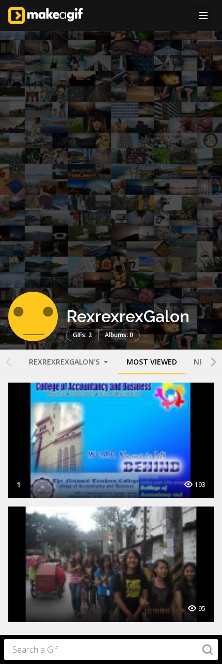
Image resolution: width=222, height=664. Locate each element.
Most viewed (151, 362)
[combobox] (111, 649)
